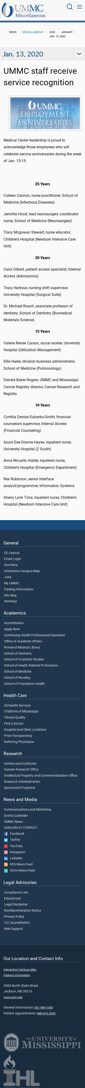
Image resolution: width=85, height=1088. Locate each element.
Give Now (11, 565)
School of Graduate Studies (24, 659)
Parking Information (19, 589)
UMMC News (13, 822)
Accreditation (14, 623)
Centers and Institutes (20, 764)
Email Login (12, 559)
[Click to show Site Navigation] (79, 7)
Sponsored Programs (19, 788)
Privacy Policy (14, 917)
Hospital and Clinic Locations (25, 730)
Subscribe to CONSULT (20, 828)
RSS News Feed (20, 864)
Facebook (16, 834)
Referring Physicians (19, 742)
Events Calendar (16, 816)
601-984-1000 (43, 1007)
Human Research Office (21, 769)
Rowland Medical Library (22, 647)
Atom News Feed (21, 870)
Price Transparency (18, 736)
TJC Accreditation (17, 923)
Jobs (7, 577)
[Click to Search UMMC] (70, 7)
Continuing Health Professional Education (34, 635)
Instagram (16, 852)
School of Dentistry (18, 654)
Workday (10, 601)
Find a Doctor (14, 724)
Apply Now (12, 629)
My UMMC (11, 583)
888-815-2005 (46, 1013)
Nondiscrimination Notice (22, 911)
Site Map (10, 595)
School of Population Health (24, 684)
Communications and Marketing (27, 810)
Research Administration (22, 782)
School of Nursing (17, 678)
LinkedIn (15, 858)
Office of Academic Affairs (23, 641)
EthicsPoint (12, 899)
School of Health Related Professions (31, 665)
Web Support (13, 929)
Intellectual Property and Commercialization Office (40, 776)
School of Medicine (17, 672)
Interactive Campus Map (22, 571)
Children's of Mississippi (21, 711)
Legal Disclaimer (16, 904)
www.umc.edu (13, 997)
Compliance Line (16, 892)
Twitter (14, 840)
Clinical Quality (15, 717)
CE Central (11, 553)
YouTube (15, 846)
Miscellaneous (30, 15)
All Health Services (17, 706)
